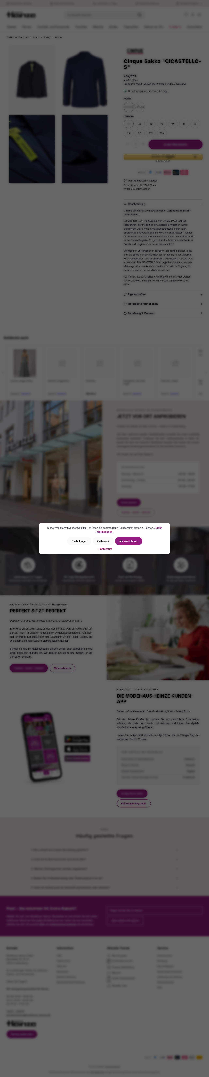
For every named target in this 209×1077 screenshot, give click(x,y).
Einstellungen (79, 541)
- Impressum (104, 548)
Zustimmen (103, 541)
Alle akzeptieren (128, 541)
